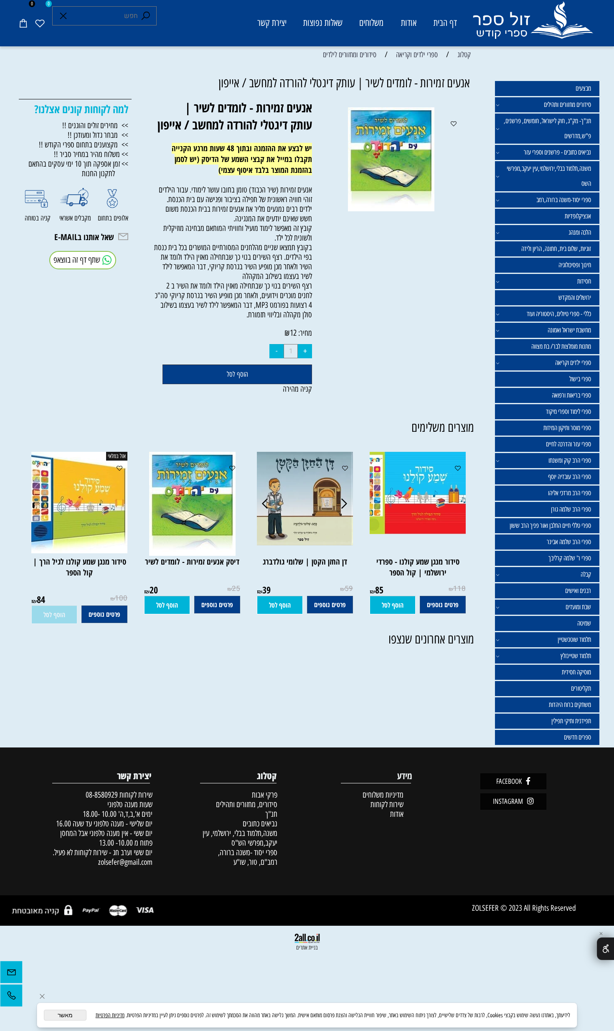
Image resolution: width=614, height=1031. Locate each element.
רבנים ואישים (578, 591)
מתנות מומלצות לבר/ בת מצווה (561, 346)
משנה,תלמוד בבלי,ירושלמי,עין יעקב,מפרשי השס (549, 176)
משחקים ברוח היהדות (570, 705)
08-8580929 (102, 795)
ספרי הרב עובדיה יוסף (569, 477)
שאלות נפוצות (323, 22)
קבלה (586, 574)
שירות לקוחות (386, 804)
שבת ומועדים (578, 607)
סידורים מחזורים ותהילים (567, 105)
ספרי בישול (580, 379)
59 (349, 588)
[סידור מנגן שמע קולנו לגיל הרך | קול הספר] (75, 550)
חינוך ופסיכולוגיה (574, 265)
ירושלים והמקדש (574, 297)
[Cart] (23, 23)
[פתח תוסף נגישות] (605, 948)
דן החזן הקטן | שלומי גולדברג (305, 561)
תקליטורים (581, 688)
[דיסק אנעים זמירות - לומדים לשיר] (192, 553)
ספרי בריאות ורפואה (571, 395)
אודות (408, 22)
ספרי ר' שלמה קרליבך (569, 558)
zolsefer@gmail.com (124, 862)
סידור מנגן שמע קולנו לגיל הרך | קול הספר (79, 567)
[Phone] (11, 997)
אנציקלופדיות (578, 216)
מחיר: (304, 333)
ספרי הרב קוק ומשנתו (569, 460)
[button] (393, 605)
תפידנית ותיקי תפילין (571, 721)
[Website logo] (532, 24)
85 (379, 589)
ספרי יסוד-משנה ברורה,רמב (563, 200)
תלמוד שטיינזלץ (576, 656)
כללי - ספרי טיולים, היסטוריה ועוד (559, 314)
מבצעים (583, 88)
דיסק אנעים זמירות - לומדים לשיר (192, 561)
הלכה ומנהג (579, 232)
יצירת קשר (272, 22)
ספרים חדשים (577, 737)
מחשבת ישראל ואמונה (569, 330)
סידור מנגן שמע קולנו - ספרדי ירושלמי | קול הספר (417, 567)
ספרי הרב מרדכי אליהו (569, 493)
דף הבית (445, 22)
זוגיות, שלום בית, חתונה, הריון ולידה (556, 249)
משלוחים (371, 22)
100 (121, 598)
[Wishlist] (40, 23)
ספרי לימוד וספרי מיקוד (568, 411)
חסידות (584, 281)
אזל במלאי (117, 456)
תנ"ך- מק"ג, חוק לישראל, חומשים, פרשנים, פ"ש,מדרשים (547, 128)
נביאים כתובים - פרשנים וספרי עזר (557, 152)
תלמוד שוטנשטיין (574, 639)
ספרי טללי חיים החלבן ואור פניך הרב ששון (550, 525)
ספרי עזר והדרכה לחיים (568, 444)
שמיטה (584, 623)
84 (41, 599)
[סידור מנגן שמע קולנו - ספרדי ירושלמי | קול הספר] (413, 531)
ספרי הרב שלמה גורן (571, 509)
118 (459, 588)
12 (293, 333)
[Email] (11, 974)
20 (154, 589)
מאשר (65, 1015)
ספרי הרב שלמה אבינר (569, 542)
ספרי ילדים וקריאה (573, 363)
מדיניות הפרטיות (110, 1015)
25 (236, 588)
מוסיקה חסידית (576, 672)
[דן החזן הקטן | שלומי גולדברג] (305, 542)
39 (266, 589)
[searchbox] (104, 15)
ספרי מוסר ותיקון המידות (567, 428)
